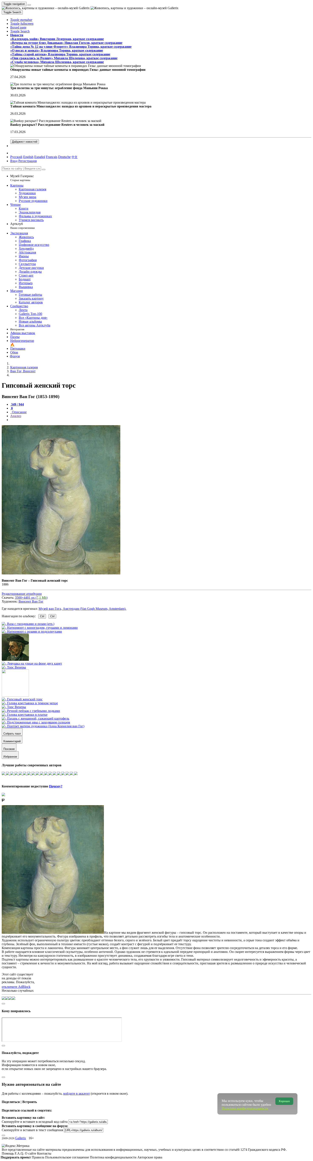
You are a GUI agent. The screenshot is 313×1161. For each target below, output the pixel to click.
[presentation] (160, 420)
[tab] (17, 404)
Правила (38, 1157)
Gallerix (20, 1138)
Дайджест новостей (24, 141)
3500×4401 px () (31, 597)
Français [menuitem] (51, 157)
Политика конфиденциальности (113, 1157)
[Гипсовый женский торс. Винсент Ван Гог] (61, 573)
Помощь (8, 1153)
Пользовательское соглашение (67, 1157)
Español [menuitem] (39, 157)
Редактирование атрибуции (22, 594)
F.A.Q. (20, 1153)
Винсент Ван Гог (31, 601)
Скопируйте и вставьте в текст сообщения (32, 1130)
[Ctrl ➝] (22, 699)
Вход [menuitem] (13, 161)
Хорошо (284, 1101)
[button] (21, 20)
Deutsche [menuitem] (64, 157)
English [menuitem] (28, 157)
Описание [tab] (19, 412)
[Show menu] (29, 5)
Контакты (44, 1153)
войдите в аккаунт (76, 1093)
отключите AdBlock (16, 987)
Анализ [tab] (15, 416)
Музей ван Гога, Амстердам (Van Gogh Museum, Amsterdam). (82, 608)
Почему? (55, 786)
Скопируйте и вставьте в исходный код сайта (34, 1121)
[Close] (43, 169)
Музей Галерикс (22, 178)
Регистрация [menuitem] (27, 161)
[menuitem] (75, 157)
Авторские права (149, 1157)
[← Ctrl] (14, 667)
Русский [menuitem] (16, 157)
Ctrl (42, 616)
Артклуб (22, 225)
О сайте (31, 1153)
